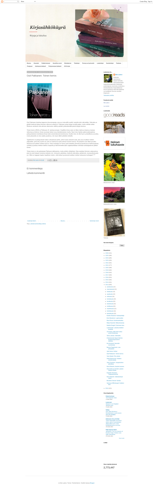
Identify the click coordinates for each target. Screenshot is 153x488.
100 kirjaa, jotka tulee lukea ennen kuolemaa (114, 332)
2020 (107, 267)
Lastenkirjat (100, 63)
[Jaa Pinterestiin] (56, 160)
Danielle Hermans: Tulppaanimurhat (112, 373)
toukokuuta (110, 303)
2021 (107, 265)
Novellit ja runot (57, 63)
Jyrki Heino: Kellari (112, 351)
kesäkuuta (110, 301)
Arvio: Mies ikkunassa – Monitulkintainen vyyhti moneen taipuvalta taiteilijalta (113, 413)
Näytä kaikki (121, 438)
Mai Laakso (119, 74)
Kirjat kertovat (110, 396)
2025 (107, 255)
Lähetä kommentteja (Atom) (38, 224)
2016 (107, 277)
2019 (107, 270)
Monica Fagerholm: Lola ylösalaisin (113, 348)
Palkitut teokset (46, 63)
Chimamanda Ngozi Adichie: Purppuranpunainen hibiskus (115, 339)
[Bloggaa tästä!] (50, 160)
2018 (107, 272)
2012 (107, 388)
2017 (107, 275)
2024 (107, 258)
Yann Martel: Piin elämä (113, 356)
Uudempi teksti (31, 221)
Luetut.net (109, 402)
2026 (107, 253)
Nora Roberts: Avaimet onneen (115, 366)
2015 (107, 280)
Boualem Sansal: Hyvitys (114, 380)
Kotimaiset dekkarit (40, 66)
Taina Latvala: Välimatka (114, 335)
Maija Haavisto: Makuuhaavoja (115, 323)
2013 (107, 284)
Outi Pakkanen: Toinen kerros (115, 353)
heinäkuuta (110, 299)
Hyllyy (107, 410)
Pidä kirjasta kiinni (111, 429)
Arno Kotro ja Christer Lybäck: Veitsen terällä (115, 369)
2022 (107, 263)
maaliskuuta (110, 308)
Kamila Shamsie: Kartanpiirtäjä (115, 315)
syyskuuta (110, 294)
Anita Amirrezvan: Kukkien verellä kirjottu (114, 359)
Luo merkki (106, 106)
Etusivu (29, 63)
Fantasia (118, 63)
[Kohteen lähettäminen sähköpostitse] (48, 160)
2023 (107, 260)
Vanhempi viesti (94, 221)
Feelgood (29, 66)
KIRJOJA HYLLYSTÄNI (112, 419)
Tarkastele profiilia (109, 95)
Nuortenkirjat (109, 63)
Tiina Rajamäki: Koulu (111, 397)
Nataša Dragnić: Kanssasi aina (115, 325)
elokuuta (109, 296)
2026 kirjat (67, 66)
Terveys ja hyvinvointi (88, 63)
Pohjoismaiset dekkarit (55, 66)
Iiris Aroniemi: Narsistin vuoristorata (113, 344)
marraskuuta (110, 289)
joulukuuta (110, 287)
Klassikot (36, 63)
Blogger (92, 483)
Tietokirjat (76, 63)
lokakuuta (110, 291)
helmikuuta (110, 311)
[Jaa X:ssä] (52, 160)
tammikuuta (110, 313)
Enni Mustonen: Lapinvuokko (115, 318)
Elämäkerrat (67, 63)
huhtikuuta (110, 306)
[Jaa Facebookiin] (54, 160)
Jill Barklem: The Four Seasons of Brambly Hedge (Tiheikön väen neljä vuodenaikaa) (114, 433)
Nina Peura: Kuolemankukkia (115, 320)
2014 (107, 282)
